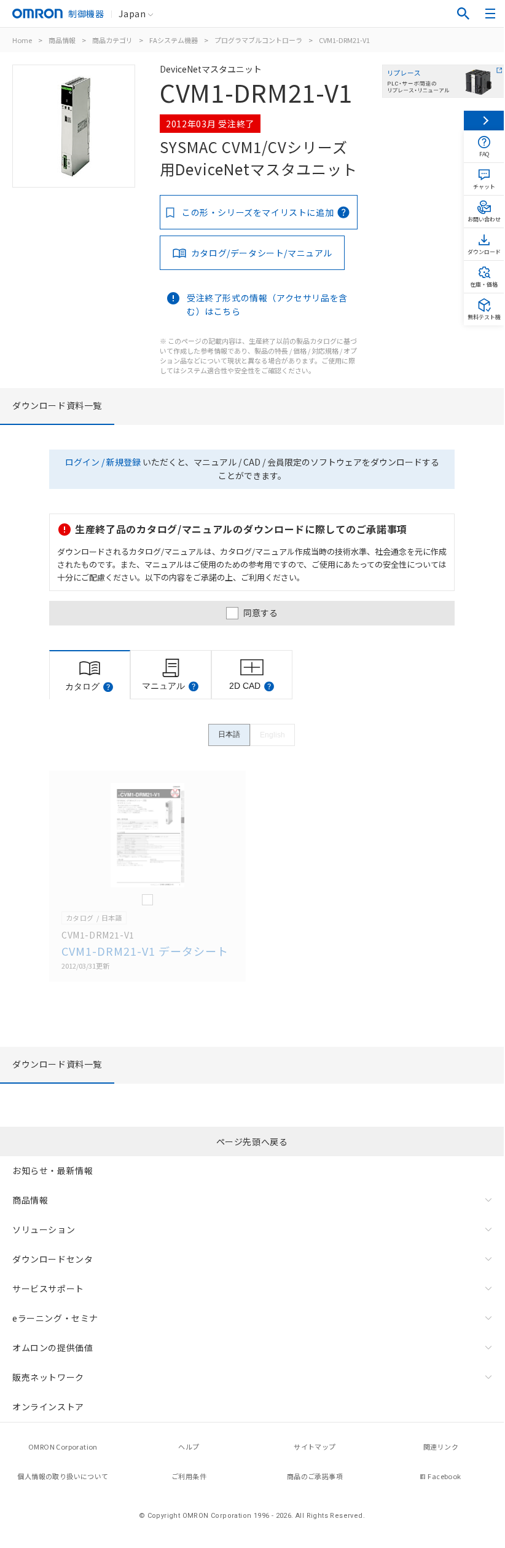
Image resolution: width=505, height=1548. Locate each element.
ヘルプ (188, 1446)
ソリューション (43, 1229)
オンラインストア (48, 1406)
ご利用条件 (188, 1476)
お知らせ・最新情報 (52, 1170)
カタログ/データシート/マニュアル (261, 253)
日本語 (229, 734)
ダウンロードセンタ (52, 1259)
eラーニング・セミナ (55, 1318)
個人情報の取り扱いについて (62, 1476)
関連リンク (440, 1446)
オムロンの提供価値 (52, 1347)
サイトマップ (314, 1446)
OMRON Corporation (63, 1446)
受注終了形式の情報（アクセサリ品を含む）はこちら (267, 304)
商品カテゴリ (112, 40)
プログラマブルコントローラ (258, 40)
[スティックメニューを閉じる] (484, 120)
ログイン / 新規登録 (103, 462)
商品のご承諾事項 (315, 1476)
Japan (132, 13)
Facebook (444, 1476)
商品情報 (62, 40)
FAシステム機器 (173, 40)
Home (22, 40)
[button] (108, 687)
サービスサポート (48, 1288)
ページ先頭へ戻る (252, 1141)
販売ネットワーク (48, 1377)
